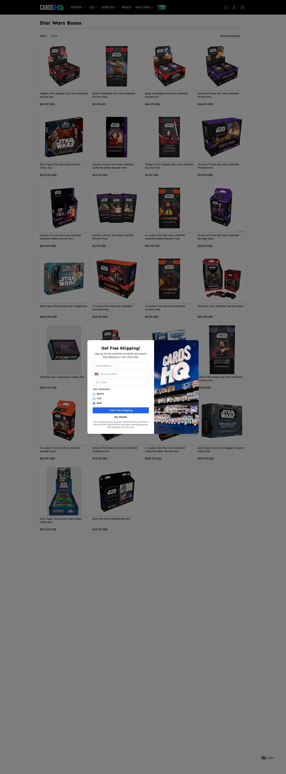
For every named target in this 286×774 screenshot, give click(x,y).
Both (99, 403)
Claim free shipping (120, 410)
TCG (99, 398)
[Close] (194, 344)
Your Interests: (101, 389)
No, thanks (120, 416)
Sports (100, 393)
